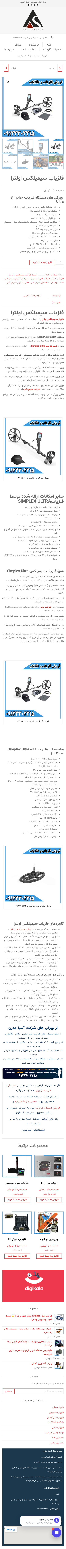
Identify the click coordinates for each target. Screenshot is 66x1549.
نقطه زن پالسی (49, 1250)
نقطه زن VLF (51, 274)
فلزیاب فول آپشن (49, 1194)
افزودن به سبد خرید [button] (49, 1199)
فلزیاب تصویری (17, 1194)
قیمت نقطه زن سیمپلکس (41, 282)
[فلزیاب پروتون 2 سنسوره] (6, 68)
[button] (7, 82)
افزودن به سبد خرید (42, 262)
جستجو (8, 1391)
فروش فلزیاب (50, 278)
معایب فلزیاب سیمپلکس (17, 282)
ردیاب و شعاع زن (56, 1422)
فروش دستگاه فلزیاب (48, 1108)
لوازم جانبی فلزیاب (55, 1432)
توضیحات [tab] (56, 295)
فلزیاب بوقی (17, 1250)
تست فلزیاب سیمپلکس (25, 274)
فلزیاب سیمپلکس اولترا (32, 278)
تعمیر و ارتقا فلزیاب (26, 1101)
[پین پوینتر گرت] (60, 68)
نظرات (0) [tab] (56, 302)
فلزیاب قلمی (58, 1427)
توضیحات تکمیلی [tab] (32, 295)
